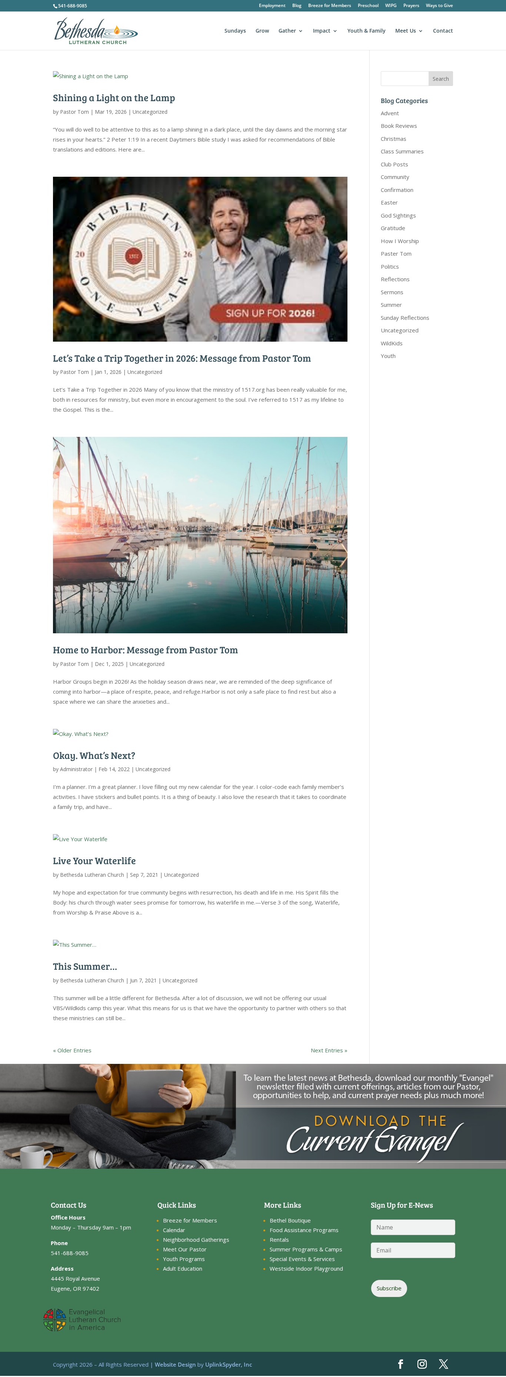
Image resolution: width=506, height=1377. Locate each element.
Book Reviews (399, 125)
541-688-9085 (72, 6)
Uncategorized (150, 111)
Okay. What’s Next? (94, 755)
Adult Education (182, 1268)
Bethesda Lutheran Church (92, 874)
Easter (389, 202)
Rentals (279, 1239)
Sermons (392, 292)
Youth (388, 355)
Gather (287, 31)
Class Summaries (402, 151)
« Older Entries (72, 1050)
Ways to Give (439, 6)
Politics (390, 266)
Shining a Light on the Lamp (114, 97)
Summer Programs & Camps (306, 1249)
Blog (297, 6)
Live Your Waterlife (94, 860)
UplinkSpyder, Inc (228, 1364)
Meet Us (405, 31)
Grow (262, 31)
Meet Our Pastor (185, 1249)
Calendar (174, 1230)
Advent (390, 113)
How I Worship (400, 241)
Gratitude (393, 228)
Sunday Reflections (405, 317)
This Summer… (85, 965)
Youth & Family (366, 31)
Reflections (395, 279)
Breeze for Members (329, 6)
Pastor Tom (74, 111)
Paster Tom (396, 253)
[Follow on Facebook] (401, 1364)
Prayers (411, 6)
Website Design (175, 1364)
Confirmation (397, 189)
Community (395, 176)
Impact (321, 31)
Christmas (393, 138)
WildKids (392, 343)
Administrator (76, 769)
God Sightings (398, 215)
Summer (391, 304)
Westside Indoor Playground (306, 1268)
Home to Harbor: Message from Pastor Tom (145, 649)
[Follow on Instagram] (422, 1364)
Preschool (368, 6)
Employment (272, 6)
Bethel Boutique (290, 1220)
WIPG (391, 6)
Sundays (235, 31)
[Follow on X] (444, 1364)
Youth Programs (184, 1258)
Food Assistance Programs (304, 1230)
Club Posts (394, 164)
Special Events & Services (302, 1258)
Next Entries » (329, 1050)
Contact (443, 31)
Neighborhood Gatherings (196, 1239)
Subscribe (389, 1288)
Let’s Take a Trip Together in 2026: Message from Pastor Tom (182, 357)
